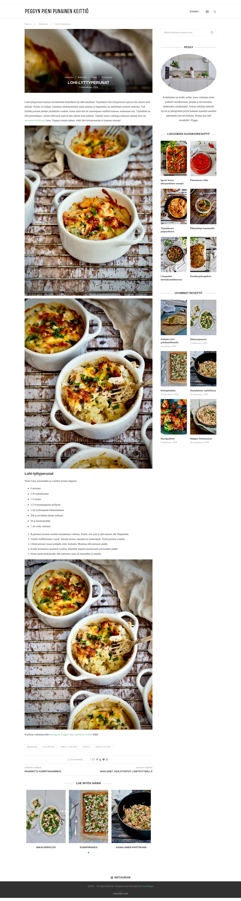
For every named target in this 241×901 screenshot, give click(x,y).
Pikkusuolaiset (103, 747)
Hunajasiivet (131, 847)
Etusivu (194, 11)
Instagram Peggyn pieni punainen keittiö (71, 734)
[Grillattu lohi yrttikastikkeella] (174, 317)
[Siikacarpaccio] (203, 317)
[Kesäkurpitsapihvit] (203, 254)
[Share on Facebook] (97, 759)
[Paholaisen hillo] (203, 158)
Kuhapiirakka (46, 847)
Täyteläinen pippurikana (167, 230)
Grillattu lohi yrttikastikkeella (169, 341)
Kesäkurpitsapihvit (200, 276)
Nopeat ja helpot (68, 747)
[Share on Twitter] (100, 759)
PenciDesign (147, 886)
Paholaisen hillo (199, 180)
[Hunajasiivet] (131, 816)
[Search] (214, 11)
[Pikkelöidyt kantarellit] (203, 206)
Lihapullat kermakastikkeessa (171, 278)
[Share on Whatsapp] (107, 759)
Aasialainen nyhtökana (88, 847)
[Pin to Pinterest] (104, 759)
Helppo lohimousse (201, 438)
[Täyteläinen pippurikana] (174, 206)
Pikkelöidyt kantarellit (202, 228)
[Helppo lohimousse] (203, 416)
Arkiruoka (43, 24)
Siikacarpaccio (198, 339)
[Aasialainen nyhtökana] (88, 816)
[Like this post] (93, 759)
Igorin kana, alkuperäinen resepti (172, 182)
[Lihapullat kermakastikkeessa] (174, 254)
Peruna (86, 747)
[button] (30, 821)
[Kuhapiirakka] (46, 816)
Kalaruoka (49, 747)
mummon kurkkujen (35, 120)
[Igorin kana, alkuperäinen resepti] (174, 158)
